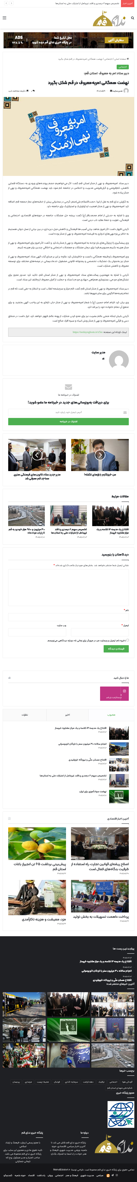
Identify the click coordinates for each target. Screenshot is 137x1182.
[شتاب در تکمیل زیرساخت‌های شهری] (24, 1030)
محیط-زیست (43, 1082)
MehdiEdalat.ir (61, 1170)
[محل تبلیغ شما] (68, 40)
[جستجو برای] (132, 19)
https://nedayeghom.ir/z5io (88, 332)
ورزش (50, 1175)
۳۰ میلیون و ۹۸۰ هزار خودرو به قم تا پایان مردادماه (27, 531)
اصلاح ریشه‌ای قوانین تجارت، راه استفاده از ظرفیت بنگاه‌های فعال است (100, 867)
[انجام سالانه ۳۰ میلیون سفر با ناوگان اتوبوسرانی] (119, 749)
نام (126, 610)
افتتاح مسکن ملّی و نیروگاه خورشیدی (87, 760)
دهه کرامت (88, 1082)
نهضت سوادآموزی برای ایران (92, 791)
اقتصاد (31, 1175)
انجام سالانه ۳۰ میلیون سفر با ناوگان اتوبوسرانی (82, 744)
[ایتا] (108, 1175)
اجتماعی (108, 59)
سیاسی (99, 1175)
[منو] (4, 19)
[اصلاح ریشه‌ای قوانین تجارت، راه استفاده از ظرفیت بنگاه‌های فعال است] (100, 843)
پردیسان (16, 1082)
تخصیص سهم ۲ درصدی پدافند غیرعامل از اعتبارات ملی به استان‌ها (69, 531)
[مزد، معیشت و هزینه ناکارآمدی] (37, 897)
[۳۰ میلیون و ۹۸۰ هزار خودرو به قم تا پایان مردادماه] (26, 515)
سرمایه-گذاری (71, 1082)
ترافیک (101, 1082)
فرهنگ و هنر (72, 1175)
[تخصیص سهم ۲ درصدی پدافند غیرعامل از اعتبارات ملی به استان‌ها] (68, 515)
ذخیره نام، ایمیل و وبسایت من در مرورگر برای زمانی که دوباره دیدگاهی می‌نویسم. (86, 641)
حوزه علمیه (20, 1175)
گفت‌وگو (8, 1175)
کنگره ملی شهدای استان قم (119, 1088)
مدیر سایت (118, 91)
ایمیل (125, 625)
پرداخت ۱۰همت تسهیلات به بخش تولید (101, 916)
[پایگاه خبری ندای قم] (109, 18)
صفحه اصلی (120, 59)
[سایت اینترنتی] (103, 359)
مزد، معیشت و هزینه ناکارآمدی (44, 919)
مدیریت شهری (87, 1175)
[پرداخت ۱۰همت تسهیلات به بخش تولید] (100, 896)
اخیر (67, 715)
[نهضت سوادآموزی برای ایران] (119, 796)
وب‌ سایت (61, 625)
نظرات (25, 715)
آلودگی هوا (127, 1082)
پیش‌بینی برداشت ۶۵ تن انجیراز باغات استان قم (40, 867)
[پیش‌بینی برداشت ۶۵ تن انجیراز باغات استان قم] (37, 843)
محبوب (111, 715)
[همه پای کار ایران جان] (24, 1055)
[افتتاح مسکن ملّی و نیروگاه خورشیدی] (119, 765)
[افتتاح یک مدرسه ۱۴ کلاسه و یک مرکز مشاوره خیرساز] (110, 515)
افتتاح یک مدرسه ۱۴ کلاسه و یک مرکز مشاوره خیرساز (112, 531)
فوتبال (57, 1082)
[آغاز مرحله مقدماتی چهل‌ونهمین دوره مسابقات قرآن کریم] (68, 1055)
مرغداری (28, 1082)
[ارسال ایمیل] (111, 91)
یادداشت (41, 1175)
